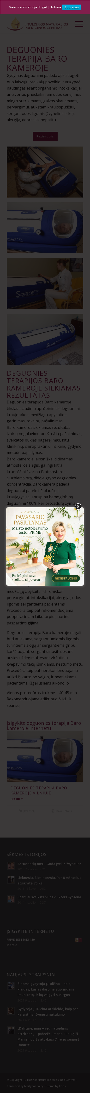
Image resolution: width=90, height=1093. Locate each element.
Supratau (72, 7)
